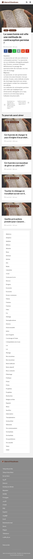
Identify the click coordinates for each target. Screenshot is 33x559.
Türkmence (6, 533)
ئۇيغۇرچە (5, 515)
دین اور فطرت (6, 537)
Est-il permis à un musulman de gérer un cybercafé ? (16, 164)
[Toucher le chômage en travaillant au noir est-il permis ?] (16, 181)
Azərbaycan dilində (8, 487)
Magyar (5, 530)
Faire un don (6, 545)
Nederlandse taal (7, 523)
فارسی (4, 501)
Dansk (4, 526)
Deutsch (5, 483)
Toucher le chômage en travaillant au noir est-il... (15, 192)
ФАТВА (5, 494)
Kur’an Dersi (6, 476)
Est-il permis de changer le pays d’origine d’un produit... (16, 136)
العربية (4, 479)
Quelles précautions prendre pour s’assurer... (14, 220)
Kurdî (4, 519)
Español (5, 512)
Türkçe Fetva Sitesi (8, 472)
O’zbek (5, 505)
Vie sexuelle (12, 30)
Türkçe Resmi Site (8, 469)
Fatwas (5, 30)
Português (5, 497)
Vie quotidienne (14, 122)
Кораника (5, 490)
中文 (4, 508)
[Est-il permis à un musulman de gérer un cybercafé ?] (16, 153)
